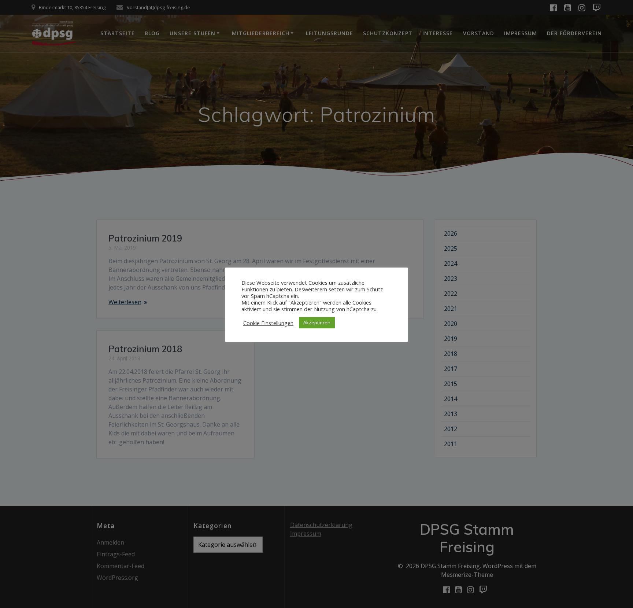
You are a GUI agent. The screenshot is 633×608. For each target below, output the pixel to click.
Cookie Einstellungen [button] (268, 323)
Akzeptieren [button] (316, 322)
